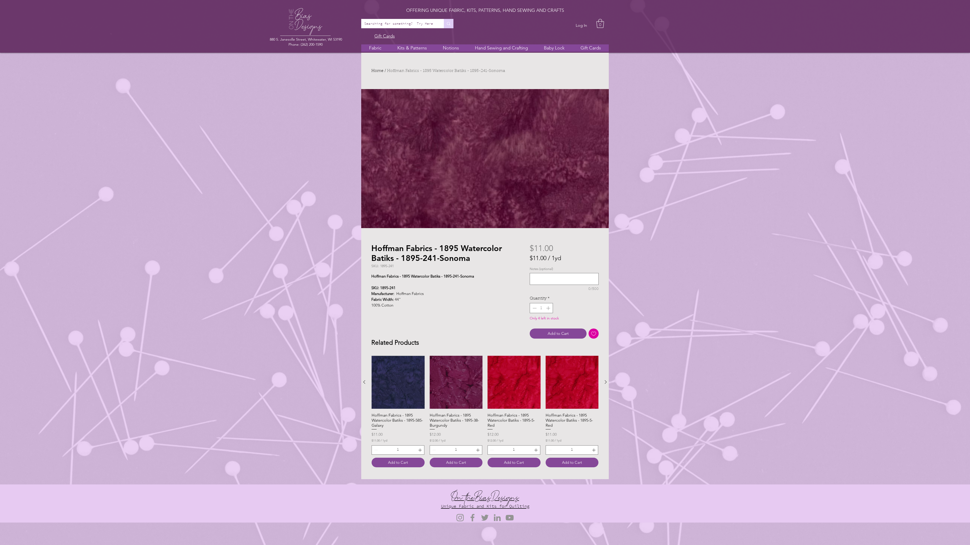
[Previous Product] (364, 382)
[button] (600, 23)
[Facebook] (472, 518)
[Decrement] (534, 308)
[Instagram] (460, 518)
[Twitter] (485, 518)
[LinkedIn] (497, 518)
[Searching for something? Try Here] (448, 23)
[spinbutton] (541, 308)
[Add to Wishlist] (594, 334)
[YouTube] (510, 518)
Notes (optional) (541, 269)
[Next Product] (606, 382)
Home (377, 71)
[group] (485, 412)
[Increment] (548, 308)
